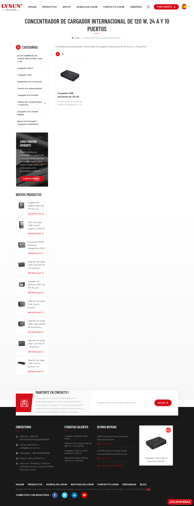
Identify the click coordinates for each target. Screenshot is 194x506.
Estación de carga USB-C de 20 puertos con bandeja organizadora (36, 363)
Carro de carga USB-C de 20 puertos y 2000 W (36, 225)
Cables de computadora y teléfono (29, 103)
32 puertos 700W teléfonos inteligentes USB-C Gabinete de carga (36, 245)
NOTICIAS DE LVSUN (82, 484)
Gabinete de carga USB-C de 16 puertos (36, 304)
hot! (168, 430)
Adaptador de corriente (29, 82)
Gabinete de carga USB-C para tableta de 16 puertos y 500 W (36, 324)
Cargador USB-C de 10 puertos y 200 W (76, 452)
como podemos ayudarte (28, 143)
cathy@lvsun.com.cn (30, 448)
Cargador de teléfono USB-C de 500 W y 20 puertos (36, 284)
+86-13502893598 (41, 453)
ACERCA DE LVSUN (87, 7)
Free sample (164, 7)
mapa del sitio (91, 489)
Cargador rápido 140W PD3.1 (76, 437)
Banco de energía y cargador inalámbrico (28, 122)
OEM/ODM (136, 7)
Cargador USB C (25, 68)
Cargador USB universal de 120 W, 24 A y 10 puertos (68, 95)
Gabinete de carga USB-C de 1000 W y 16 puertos (36, 343)
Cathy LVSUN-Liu (36, 458)
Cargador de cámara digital (27, 113)
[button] (171, 445)
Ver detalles (34, 214)
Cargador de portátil (27, 95)
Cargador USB (24, 75)
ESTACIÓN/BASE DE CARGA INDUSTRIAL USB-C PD (30, 58)
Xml (101, 489)
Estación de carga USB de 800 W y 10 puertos (78, 444)
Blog (143, 484)
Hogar (32, 7)
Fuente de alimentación (29, 88)
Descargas (129, 484)
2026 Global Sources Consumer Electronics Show (113, 438)
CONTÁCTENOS (31, 178)
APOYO (67, 7)
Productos (49, 7)
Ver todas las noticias (109, 466)
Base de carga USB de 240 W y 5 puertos (76, 459)
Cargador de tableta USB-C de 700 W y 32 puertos (36, 206)
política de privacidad (114, 489)
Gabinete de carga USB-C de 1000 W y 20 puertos (36, 265)
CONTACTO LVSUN (113, 7)
